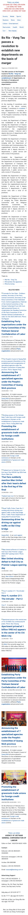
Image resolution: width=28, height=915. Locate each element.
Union (19, 20)
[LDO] (14, 306)
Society (5, 16)
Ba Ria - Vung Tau (15, 74)
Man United (9, 576)
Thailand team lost (7, 496)
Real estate (6, 27)
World (21, 27)
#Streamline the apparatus (13, 282)
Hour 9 (3, 605)
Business (6, 20)
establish (22, 108)
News (13, 20)
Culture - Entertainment (10, 23)
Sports (19, 16)
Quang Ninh (5, 398)
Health (15, 27)
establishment (6, 78)
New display (13, 31)
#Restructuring (9, 284)
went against (18, 535)
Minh (5, 644)
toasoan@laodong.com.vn (14, 869)
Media (12, 16)
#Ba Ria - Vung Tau (10, 280)
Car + (4, 31)
